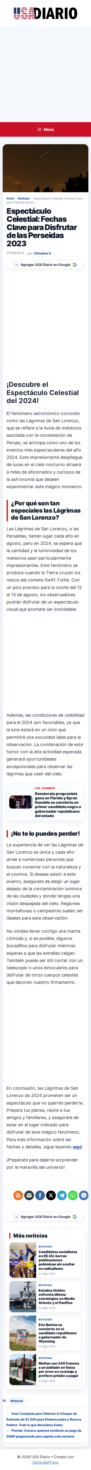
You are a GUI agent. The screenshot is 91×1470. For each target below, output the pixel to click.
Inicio (10, 198)
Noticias (24, 198)
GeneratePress (45, 1462)
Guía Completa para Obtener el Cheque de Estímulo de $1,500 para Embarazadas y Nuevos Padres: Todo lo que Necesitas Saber (43, 1419)
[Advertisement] (45, 74)
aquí (77, 1146)
